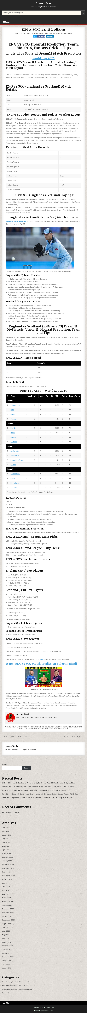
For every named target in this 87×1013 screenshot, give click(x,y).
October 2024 (7, 872)
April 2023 (6, 938)
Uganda (13, 465)
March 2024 (6, 898)
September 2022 (8, 964)
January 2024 (7, 905)
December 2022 (8, 953)
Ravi (18, 33)
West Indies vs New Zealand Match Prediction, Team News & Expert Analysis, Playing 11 (35, 790)
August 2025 (7, 835)
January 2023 (7, 949)
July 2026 (5, 828)
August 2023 (7, 924)
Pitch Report (40, 728)
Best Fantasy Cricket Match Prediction (59, 33)
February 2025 (7, 857)
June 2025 (6, 842)
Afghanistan (15, 451)
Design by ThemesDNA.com (43, 1011)
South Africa (15, 474)
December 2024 (8, 864)
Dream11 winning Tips (18, 727)
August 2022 (7, 968)
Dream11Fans (43, 3)
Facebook (42, 36)
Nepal (13, 478)
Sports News (6, 993)
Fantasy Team (72, 727)
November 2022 (8, 957)
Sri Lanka (14, 487)
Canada (13, 419)
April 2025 (6, 850)
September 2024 (8, 876)
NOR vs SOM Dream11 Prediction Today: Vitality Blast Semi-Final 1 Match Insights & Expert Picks (38, 783)
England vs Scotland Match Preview (56, 727)
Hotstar (42, 659)
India (12, 410)
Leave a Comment (39, 33)
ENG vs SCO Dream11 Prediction (43, 29)
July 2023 (5, 927)
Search (4, 764)
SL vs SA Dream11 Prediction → (72, 737)
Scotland (14, 442)
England (13, 437)
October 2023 (7, 916)
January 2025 (7, 861)
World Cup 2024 (44, 58)
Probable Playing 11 (51, 728)
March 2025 (6, 853)
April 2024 (6, 894)
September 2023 (8, 920)
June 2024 (6, 887)
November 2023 (8, 912)
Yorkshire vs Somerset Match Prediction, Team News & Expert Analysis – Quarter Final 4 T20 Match (40, 794)
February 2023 (7, 946)
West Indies (15, 455)
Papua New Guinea (17, 460)
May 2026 (5, 831)
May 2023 (5, 935)
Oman (13, 433)
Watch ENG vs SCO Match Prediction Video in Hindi (41, 663)
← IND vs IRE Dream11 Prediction (15, 737)
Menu (8, 22)
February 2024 (7, 901)
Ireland (13, 414)
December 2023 (8, 909)
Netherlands (15, 483)
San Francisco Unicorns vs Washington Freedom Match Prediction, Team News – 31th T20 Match (38, 787)
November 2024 (8, 868)
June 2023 (6, 931)
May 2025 (5, 846)
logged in (17, 750)
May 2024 (5, 890)
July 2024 (6, 883)
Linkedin (50, 36)
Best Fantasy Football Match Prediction (17, 989)
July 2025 (5, 839)
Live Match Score (30, 728)
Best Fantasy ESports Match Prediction (17, 985)
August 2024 (7, 879)
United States (15, 405)
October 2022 (7, 961)
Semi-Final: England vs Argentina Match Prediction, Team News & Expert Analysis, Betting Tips (38, 798)
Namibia (13, 428)
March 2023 (6, 942)
